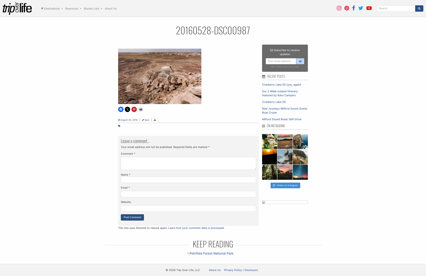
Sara (147, 120)
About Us (111, 8)
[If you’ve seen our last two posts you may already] (300, 141)
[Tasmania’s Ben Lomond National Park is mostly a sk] (300, 156)
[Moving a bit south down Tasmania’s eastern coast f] (269, 156)
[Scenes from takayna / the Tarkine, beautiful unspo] (269, 172)
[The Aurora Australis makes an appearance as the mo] (300, 172)
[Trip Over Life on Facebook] (353, 8)
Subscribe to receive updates (286, 52)
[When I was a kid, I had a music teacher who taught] (269, 141)
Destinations (52, 8)
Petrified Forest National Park (211, 253)
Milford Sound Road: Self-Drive (281, 119)
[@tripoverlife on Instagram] (339, 8)
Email (125, 187)
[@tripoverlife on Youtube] (369, 8)
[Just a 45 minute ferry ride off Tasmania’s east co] (284, 141)
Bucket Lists (92, 8)
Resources (72, 8)
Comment (128, 153)
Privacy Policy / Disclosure (241, 270)
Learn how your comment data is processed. (196, 228)
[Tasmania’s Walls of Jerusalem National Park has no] (284, 172)
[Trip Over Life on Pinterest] (347, 8)
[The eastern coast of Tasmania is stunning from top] (284, 156)
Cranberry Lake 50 (274, 102)
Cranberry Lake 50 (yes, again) (281, 84)
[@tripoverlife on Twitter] (360, 8)
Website (126, 202)
